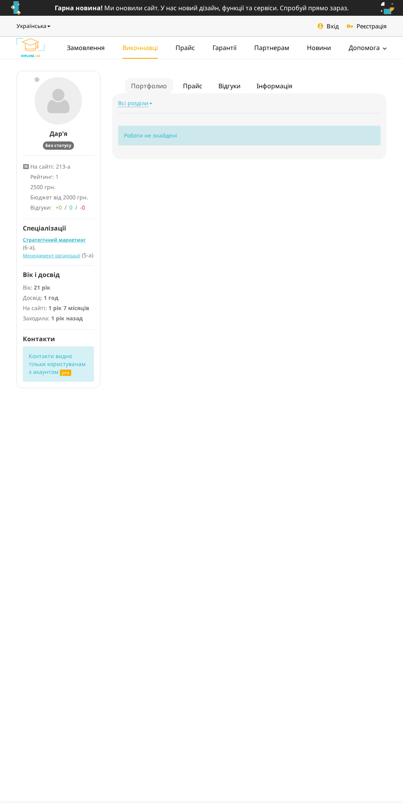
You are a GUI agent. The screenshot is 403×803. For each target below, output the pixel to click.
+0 (58, 207)
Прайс (185, 47)
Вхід (333, 26)
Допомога (365, 47)
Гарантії (225, 47)
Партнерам (271, 47)
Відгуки (229, 86)
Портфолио (149, 86)
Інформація (274, 86)
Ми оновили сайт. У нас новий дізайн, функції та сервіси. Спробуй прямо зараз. (202, 8)
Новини (319, 47)
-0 (82, 207)
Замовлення (86, 47)
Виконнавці (140, 47)
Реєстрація (371, 26)
